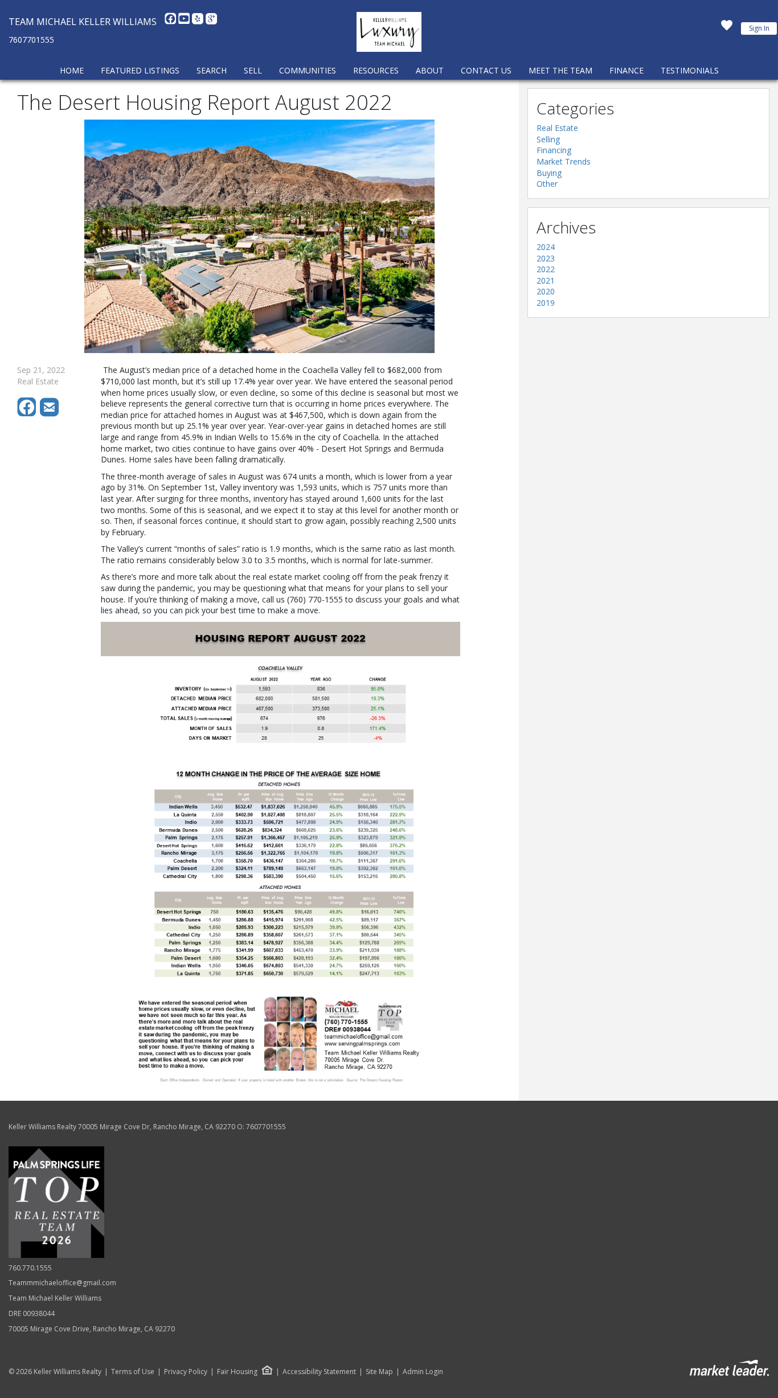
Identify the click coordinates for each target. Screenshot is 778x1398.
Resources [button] (376, 70)
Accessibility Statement (319, 1371)
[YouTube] (185, 21)
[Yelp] (199, 21)
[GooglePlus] (211, 21)
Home (72, 70)
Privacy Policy (185, 1371)
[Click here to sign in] (727, 28)
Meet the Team (560, 70)
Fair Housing (237, 1371)
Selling (548, 139)
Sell (253, 70)
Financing (554, 150)
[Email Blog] (50, 413)
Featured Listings (140, 70)
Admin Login (423, 1371)
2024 (546, 246)
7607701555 (31, 39)
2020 (546, 291)
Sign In (759, 28)
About (430, 70)
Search (211, 70)
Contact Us (486, 70)
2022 (546, 269)
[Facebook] (171, 21)
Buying (549, 172)
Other (547, 183)
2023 (546, 258)
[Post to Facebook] (28, 413)
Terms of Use (132, 1371)
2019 (546, 302)
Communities (307, 70)
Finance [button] (626, 70)
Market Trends (564, 161)
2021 (546, 280)
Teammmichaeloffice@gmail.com (62, 1283)
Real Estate (557, 127)
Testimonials (690, 70)
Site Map (379, 1371)
